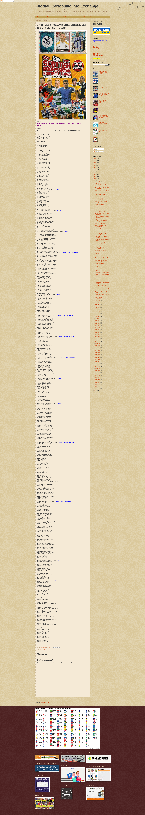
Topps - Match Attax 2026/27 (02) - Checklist (103, 108)
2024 (95, 162)
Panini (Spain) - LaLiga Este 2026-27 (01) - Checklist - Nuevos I (104, 130)
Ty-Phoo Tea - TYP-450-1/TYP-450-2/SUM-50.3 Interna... (101, 196)
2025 (95, 160)
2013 (95, 390)
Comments (97, 151)
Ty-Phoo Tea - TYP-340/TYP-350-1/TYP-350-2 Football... (101, 194)
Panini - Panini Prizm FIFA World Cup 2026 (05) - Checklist (103, 87)
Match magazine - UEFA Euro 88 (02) (102, 288)
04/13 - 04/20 (97, 363)
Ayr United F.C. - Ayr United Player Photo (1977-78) (101, 234)
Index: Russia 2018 (96, 54)
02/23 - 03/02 (97, 375)
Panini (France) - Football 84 (100, 204)
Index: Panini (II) (96, 48)
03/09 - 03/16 (97, 372)
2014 (95, 180)
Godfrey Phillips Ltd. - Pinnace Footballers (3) (100, 298)
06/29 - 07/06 (97, 343)
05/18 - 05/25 (97, 354)
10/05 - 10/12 (97, 318)
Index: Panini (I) (96, 47)
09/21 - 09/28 (97, 322)
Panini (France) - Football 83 (100, 263)
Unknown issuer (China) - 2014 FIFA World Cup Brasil (101, 245)
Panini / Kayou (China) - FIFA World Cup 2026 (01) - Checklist (104, 79)
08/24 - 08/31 (97, 329)
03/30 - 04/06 (97, 366)
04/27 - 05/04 (97, 359)
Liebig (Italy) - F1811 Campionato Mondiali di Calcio (101, 202)
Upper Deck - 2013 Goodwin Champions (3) (100, 207)
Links (59, 17)
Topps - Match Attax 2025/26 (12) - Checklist (103, 123)
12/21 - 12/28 (97, 183)
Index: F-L (95, 45)
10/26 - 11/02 (97, 313)
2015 (95, 178)
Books (43, 17)
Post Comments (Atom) (45, 702)
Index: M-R (95, 46)
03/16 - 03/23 (97, 370)
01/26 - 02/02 (97, 382)
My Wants (49, 17)
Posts (96, 149)
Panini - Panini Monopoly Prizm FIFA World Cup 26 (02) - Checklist (103, 116)
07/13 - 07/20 (97, 339)
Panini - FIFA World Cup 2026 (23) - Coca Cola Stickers (103, 101)
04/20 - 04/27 (97, 361)
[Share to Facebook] (57, 647)
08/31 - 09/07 (97, 327)
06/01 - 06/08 (97, 350)
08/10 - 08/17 (97, 332)
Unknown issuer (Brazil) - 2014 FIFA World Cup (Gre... (101, 258)
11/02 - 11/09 (97, 311)
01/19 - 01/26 (97, 384)
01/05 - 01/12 (97, 388)
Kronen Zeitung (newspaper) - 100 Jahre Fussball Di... (101, 229)
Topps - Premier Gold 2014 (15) (101, 219)
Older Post (87, 700)
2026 (95, 158)
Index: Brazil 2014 (96, 53)
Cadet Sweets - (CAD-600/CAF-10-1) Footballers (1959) (102, 209)
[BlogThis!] (55, 647)
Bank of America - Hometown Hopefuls (102, 272)
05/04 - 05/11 (97, 357)
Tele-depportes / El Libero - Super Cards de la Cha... (101, 261)
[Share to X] (56, 647)
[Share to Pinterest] (59, 647)
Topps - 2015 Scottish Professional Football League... (101, 255)
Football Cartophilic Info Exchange (66, 6)
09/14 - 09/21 (97, 323)
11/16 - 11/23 (97, 307)
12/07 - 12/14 (97, 302)
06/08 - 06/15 (97, 348)
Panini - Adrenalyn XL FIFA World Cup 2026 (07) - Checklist (104, 94)
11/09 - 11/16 (97, 309)
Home (38, 17)
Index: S (94, 49)
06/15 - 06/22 (97, 347)
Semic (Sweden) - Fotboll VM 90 (101, 250)
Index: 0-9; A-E (96, 42)
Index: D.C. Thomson (97, 44)
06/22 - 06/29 (97, 345)
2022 (95, 165)
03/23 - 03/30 (97, 368)
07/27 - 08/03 (97, 336)
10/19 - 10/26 (97, 314)
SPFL (41, 649)
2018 (95, 172)
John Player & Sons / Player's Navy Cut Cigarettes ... (101, 248)
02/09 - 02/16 (97, 379)
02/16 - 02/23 (97, 377)
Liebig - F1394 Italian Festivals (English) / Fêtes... (100, 266)
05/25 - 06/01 (97, 352)
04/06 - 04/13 (97, 364)
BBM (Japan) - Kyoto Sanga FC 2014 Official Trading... (102, 243)
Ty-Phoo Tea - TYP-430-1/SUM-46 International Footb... (101, 199)
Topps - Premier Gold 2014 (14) (101, 267)
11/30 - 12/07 (97, 304)
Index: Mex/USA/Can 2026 (98, 55)
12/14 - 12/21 (97, 300)
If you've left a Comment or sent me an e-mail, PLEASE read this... (78, 17)
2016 (95, 176)
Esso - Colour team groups (100, 223)
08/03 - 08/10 (97, 334)
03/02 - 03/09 (97, 373)
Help (55, 17)
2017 (95, 174)
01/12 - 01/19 (97, 386)
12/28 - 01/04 (97, 181)
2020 (95, 169)
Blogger (74, 812)
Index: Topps (95, 52)
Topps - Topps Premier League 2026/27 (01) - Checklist (103, 72)
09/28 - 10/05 (97, 320)
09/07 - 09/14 (97, 325)
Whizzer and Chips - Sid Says (100, 211)
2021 (95, 167)
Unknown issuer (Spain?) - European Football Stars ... (102, 214)
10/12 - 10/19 (97, 316)
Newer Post (38, 700)
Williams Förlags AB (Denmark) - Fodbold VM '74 (101, 226)
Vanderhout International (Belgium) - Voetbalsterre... (101, 237)
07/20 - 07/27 (97, 338)
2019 (95, 171)
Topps (43, 649)
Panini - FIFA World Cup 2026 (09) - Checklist (103, 138)
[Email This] (53, 647)
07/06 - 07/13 (97, 341)
